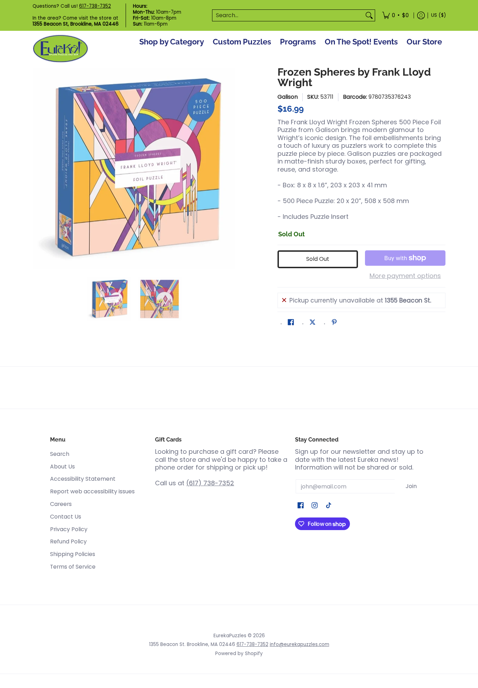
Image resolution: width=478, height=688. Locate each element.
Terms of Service (73, 567)
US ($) (438, 15)
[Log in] (421, 15)
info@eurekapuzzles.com (299, 644)
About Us (62, 467)
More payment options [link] (405, 276)
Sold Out (317, 259)
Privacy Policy (68, 529)
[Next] (230, 168)
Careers (61, 504)
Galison (287, 97)
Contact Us (65, 517)
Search (59, 454)
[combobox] (288, 15)
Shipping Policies (72, 554)
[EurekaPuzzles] (61, 49)
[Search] (369, 15)
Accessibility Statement (82, 479)
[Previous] (37, 168)
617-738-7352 (95, 6)
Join (411, 486)
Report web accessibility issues (92, 491)
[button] (291, 322)
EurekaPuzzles (229, 635)
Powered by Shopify (239, 653)
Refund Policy (68, 541)
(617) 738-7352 (210, 483)
